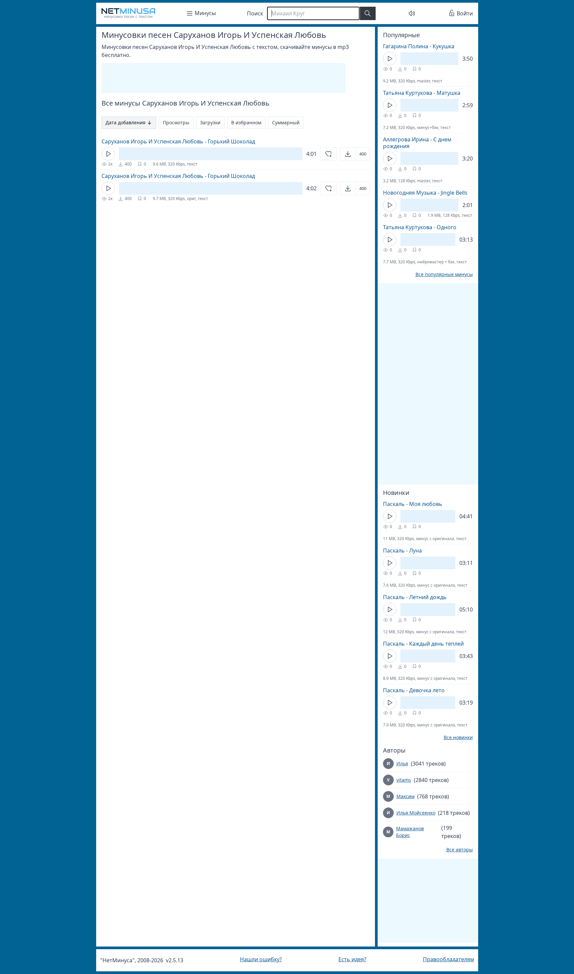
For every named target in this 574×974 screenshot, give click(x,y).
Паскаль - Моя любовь (412, 504)
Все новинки (458, 737)
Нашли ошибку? (261, 959)
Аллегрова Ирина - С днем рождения (417, 142)
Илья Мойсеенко (415, 812)
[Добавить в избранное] (328, 153)
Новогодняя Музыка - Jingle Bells (425, 192)
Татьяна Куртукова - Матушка (421, 92)
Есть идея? (352, 959)
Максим (405, 796)
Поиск (255, 13)
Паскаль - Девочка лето (414, 690)
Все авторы (459, 850)
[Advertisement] (223, 78)
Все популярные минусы (444, 274)
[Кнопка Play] (108, 153)
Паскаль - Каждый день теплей (423, 643)
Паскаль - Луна (402, 550)
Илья (402, 763)
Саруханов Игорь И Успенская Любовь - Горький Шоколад (178, 141)
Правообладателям (448, 959)
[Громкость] (412, 13)
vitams (403, 780)
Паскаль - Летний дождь (415, 597)
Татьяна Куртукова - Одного (419, 227)
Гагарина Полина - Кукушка (418, 46)
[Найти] (368, 13)
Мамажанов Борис (410, 831)
